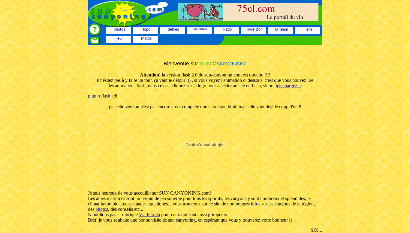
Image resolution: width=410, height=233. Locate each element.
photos (101, 209)
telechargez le (289, 85)
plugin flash (99, 95)
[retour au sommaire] (133, 19)
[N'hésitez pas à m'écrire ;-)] (97, 43)
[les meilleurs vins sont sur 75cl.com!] (248, 19)
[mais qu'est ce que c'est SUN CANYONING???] (97, 34)
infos (255, 203)
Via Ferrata (149, 214)
